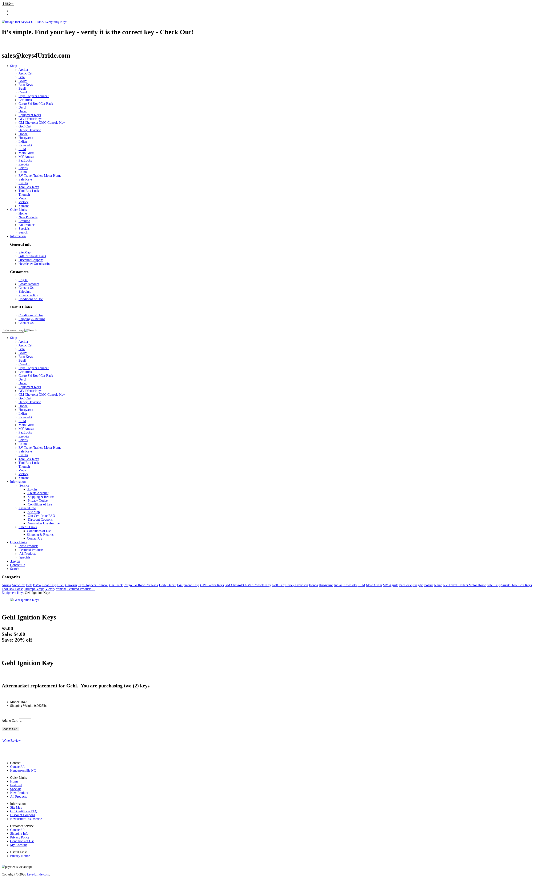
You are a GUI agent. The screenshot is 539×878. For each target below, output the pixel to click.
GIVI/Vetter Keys (30, 119)
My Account (18, 845)
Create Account (29, 284)
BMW (23, 81)
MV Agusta (26, 156)
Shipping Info (19, 833)
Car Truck (25, 100)
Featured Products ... (81, 589)
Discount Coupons (31, 260)
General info (27, 508)
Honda (23, 134)
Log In (23, 280)
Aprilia (23, 69)
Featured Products (31, 550)
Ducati (23, 111)
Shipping (25, 291)
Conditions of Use (31, 299)
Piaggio (24, 164)
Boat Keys (26, 84)
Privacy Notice (37, 500)
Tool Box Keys (29, 187)
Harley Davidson (30, 130)
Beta (22, 77)
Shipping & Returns (32, 319)
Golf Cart (25, 126)
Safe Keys (25, 179)
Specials (24, 228)
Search (23, 232)
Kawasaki (25, 145)
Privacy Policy (28, 295)
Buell (22, 88)
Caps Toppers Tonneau (34, 96)
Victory (23, 202)
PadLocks (25, 160)
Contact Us (26, 287)
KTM (22, 149)
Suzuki (23, 183)
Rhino (23, 172)
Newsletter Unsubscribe (34, 263)
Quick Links (18, 209)
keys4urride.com (38, 874)
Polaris (23, 168)
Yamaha (24, 206)
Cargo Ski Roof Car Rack (36, 103)
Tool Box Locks (29, 190)
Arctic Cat (25, 73)
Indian (23, 141)
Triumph (24, 194)
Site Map (25, 252)
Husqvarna (26, 137)
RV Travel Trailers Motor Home (40, 175)
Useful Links (28, 527)
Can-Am (24, 92)
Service (24, 485)
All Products (27, 225)
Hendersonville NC (23, 770)
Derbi (22, 107)
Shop (13, 66)
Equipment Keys (30, 115)
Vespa (23, 198)
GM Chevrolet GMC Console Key (42, 122)
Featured (24, 221)
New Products (28, 217)
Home (23, 213)
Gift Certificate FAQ (32, 256)
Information (18, 236)
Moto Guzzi (27, 153)
